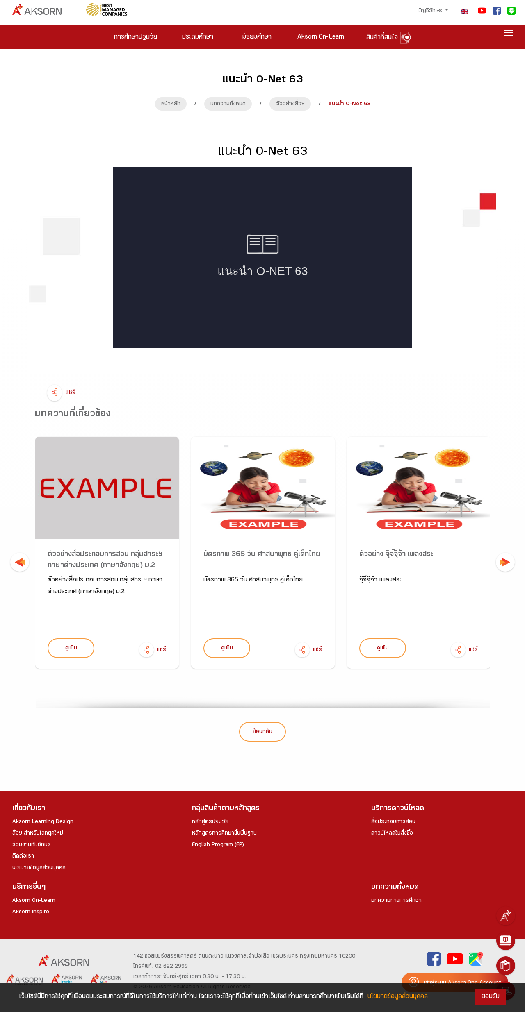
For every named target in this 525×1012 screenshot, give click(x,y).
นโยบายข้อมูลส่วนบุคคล (39, 868)
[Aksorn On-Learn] (505, 940)
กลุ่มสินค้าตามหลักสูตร (226, 809)
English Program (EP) (218, 845)
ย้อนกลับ (262, 732)
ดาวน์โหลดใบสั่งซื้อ (392, 833)
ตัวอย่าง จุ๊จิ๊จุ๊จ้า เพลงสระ (396, 555)
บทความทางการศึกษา (396, 901)
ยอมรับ (491, 997)
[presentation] (19, 562)
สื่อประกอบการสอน (393, 822)
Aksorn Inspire (30, 912)
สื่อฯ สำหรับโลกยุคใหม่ (37, 833)
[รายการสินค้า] (505, 965)
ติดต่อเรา (23, 856)
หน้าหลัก (170, 104)
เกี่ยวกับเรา (28, 809)
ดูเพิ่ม (71, 648)
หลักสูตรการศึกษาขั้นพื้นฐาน (224, 833)
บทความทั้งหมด (228, 104)
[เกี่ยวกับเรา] (505, 915)
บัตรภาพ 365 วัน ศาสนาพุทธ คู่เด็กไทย (261, 555)
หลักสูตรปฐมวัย (210, 822)
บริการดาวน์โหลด (397, 809)
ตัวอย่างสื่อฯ (290, 104)
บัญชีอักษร (431, 11)
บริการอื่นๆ (29, 888)
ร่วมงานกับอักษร (31, 845)
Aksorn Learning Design (42, 822)
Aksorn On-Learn (33, 901)
